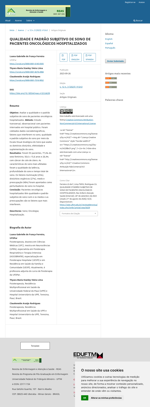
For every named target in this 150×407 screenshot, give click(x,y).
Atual (7, 20)
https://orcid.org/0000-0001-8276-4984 (27, 72)
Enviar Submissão (115, 61)
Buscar (139, 20)
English (108, 39)
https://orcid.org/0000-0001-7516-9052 (27, 80)
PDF (63, 59)
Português (110, 47)
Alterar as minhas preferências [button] (106, 398)
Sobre (29, 20)
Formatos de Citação (71, 213)
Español (109, 43)
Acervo (18, 20)
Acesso (142, 2)
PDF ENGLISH (75, 57)
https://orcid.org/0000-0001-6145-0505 (27, 63)
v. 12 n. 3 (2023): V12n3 (38, 30)
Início (12, 30)
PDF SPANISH (90, 57)
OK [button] (84, 398)
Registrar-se (130, 2)
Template (35, 346)
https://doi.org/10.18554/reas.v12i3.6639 (30, 93)
